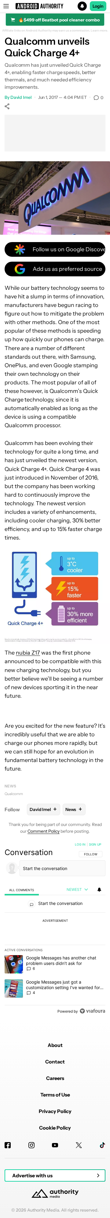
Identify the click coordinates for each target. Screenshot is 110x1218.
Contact (55, 1062)
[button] (55, 6)
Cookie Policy (55, 1128)
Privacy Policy (55, 1111)
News (10, 786)
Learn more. (99, 30)
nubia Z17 (28, 652)
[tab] (22, 890)
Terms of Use (55, 1095)
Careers (55, 1078)
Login (98, 6)
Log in (80, 844)
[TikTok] (102, 1145)
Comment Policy (44, 831)
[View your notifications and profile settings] (99, 890)
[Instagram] (31, 1145)
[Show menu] (6, 6)
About (55, 1045)
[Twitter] (79, 1145)
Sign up (95, 844)
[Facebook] (8, 1145)
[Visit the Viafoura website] (92, 1011)
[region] (55, 929)
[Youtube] (55, 1145)
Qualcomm (14, 793)
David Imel (21, 97)
